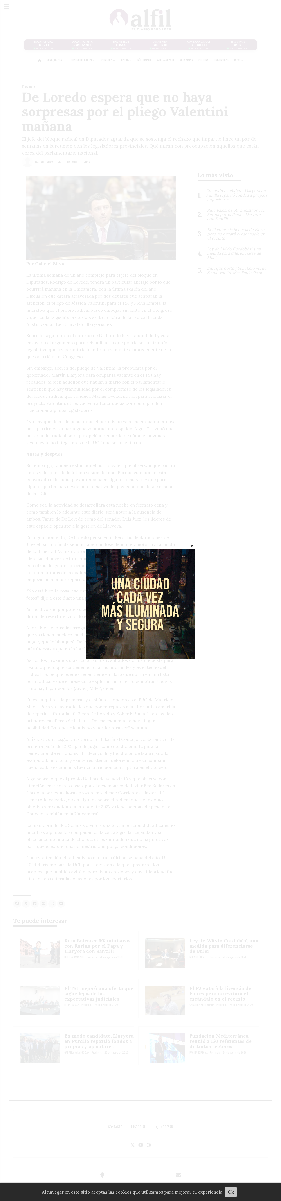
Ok (231, 1192)
